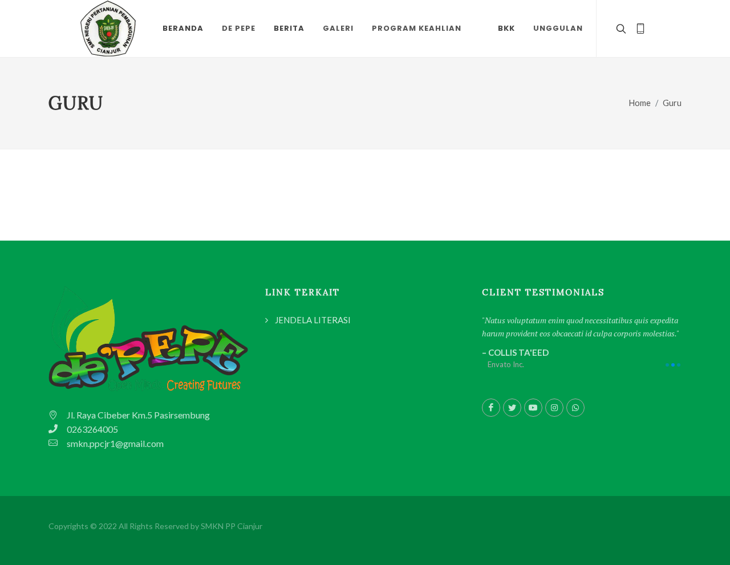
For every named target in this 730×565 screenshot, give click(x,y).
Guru (672, 103)
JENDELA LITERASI (313, 320)
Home (640, 103)
